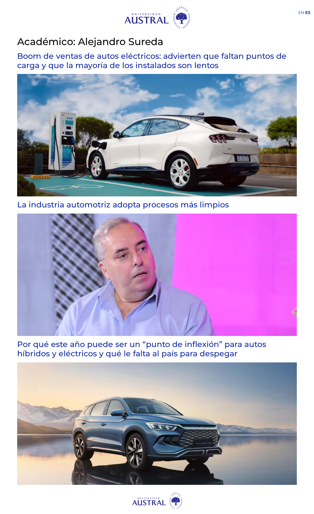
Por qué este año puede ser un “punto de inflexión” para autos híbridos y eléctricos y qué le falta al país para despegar (141, 348)
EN (301, 12)
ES (307, 12)
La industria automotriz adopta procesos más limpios (123, 204)
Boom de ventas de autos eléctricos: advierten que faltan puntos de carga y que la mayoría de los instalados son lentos (152, 60)
